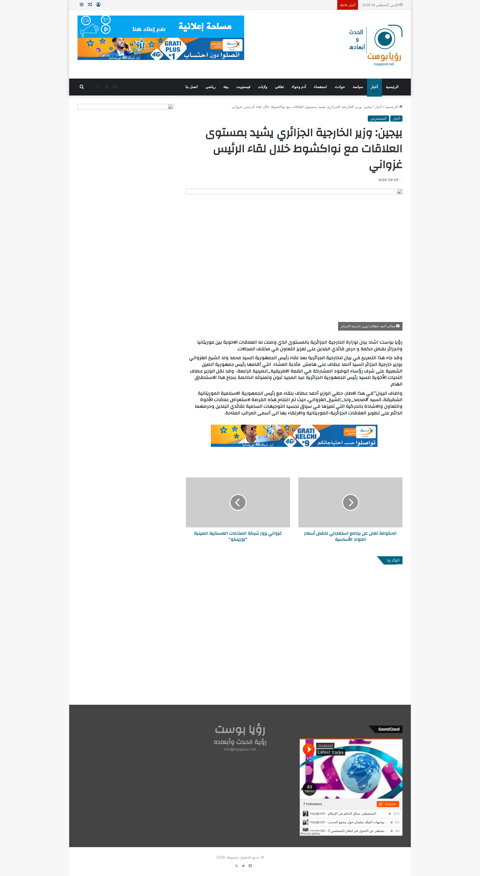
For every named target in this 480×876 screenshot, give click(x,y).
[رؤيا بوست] (375, 46)
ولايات (262, 87)
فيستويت (243, 87)
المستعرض (378, 118)
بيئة (226, 87)
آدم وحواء (299, 87)
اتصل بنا (192, 87)
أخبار (374, 87)
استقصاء (320, 87)
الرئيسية (392, 87)
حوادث (340, 87)
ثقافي (279, 87)
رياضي (211, 87)
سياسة (358, 87)
